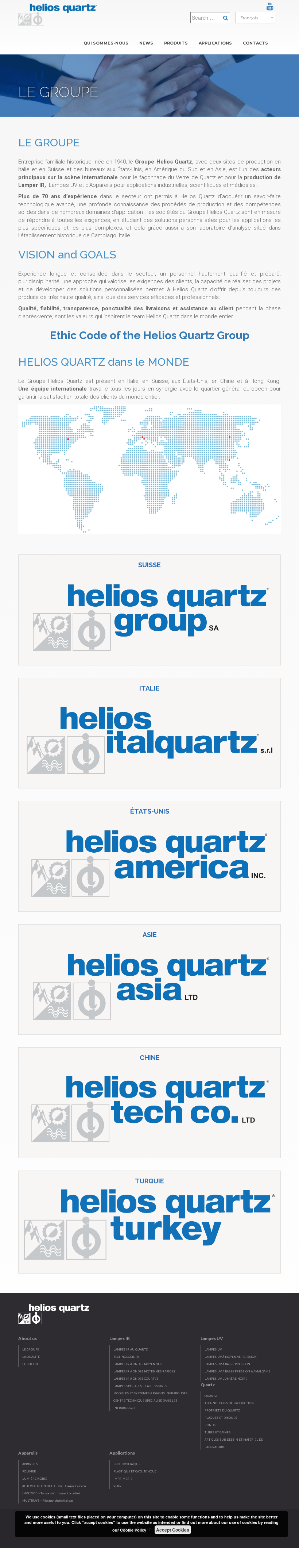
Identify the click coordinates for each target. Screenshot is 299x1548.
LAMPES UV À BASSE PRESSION (227, 1364)
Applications (215, 43)
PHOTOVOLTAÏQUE (126, 1464)
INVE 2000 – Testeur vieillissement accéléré (51, 1493)
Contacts (255, 43)
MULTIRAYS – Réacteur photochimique (47, 1500)
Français (248, 17)
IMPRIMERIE (122, 1478)
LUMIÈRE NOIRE (34, 1478)
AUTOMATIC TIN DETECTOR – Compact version (54, 1486)
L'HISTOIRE (30, 1364)
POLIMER (29, 1471)
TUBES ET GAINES (217, 1432)
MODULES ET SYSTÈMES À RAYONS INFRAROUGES (150, 1393)
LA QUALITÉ (31, 1357)
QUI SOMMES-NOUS (106, 43)
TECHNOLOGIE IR (126, 1357)
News (146, 43)
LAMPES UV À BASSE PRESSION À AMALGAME (237, 1371)
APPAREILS (30, 1464)
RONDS (210, 1425)
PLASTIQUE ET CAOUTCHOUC (134, 1471)
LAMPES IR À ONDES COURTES (135, 1378)
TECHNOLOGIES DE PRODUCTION (229, 1403)
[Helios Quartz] (59, 13)
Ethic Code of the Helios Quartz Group (149, 335)
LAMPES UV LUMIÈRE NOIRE (226, 1378)
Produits (176, 43)
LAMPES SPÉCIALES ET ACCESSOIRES (140, 1386)
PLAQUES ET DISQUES (221, 1418)
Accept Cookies (172, 1529)
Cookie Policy (133, 1530)
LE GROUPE (30, 1349)
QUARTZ (211, 1396)
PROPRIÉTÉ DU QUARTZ (222, 1410)
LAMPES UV (213, 1349)
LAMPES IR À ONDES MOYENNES (137, 1364)
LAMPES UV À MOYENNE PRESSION (231, 1357)
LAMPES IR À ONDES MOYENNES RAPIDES (144, 1371)
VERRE (118, 1486)
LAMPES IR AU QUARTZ (130, 1349)
